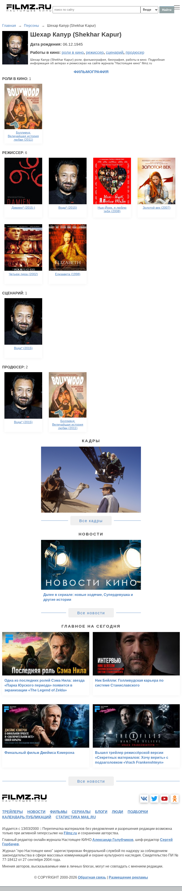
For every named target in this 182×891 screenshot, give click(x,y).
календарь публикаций (26, 817)
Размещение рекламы (128, 877)
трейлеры (12, 812)
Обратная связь (92, 877)
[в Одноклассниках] (175, 799)
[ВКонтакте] (144, 799)
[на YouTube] (164, 799)
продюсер (135, 52)
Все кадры (91, 521)
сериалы (81, 812)
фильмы (58, 812)
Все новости (91, 613)
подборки (138, 812)
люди (117, 812)
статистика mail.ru (76, 817)
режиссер (95, 52)
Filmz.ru (70, 833)
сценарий (114, 52)
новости (36, 812)
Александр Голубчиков (112, 840)
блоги (101, 812)
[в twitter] (154, 799)
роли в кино (73, 52)
